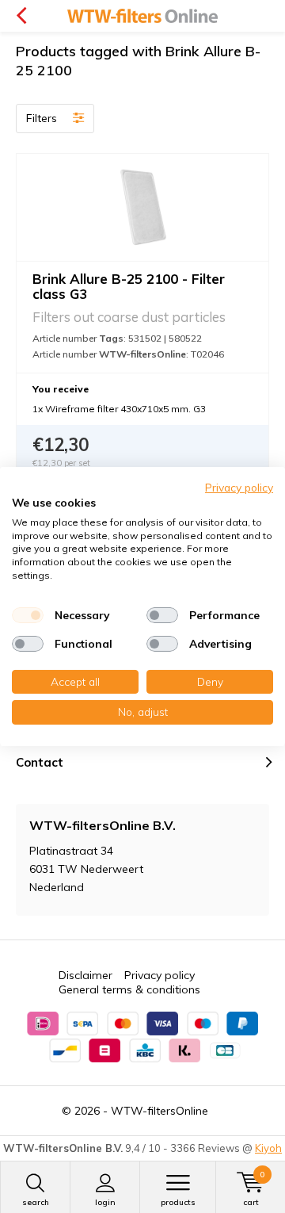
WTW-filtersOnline (159, 1111)
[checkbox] (28, 615)
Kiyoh (268, 1148)
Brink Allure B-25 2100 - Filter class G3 (128, 286)
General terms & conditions (129, 989)
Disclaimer (85, 975)
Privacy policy (159, 975)
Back (21, 16)
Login (105, 1202)
